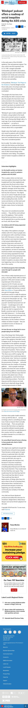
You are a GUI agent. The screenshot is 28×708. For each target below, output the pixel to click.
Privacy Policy (6, 673)
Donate (23, 2)
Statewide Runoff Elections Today (14, 618)
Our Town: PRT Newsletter (14, 580)
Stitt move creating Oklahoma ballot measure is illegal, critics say (15, 603)
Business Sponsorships (8, 650)
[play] (2, 706)
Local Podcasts (6, 667)
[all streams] (26, 706)
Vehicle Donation (7, 683)
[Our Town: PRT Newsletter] (14, 571)
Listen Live (5, 663)
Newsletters (6, 670)
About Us (5, 647)
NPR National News (8, 513)
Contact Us (5, 657)
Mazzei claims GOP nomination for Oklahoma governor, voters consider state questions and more (15, 611)
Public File (5, 677)
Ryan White (8, 290)
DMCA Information (7, 660)
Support (5, 680)
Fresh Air (7, 509)
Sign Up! (14, 590)
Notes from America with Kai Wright (11, 411)
